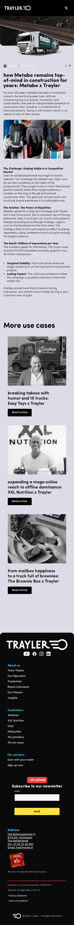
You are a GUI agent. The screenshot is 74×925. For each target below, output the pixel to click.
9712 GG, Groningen (20, 837)
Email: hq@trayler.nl (20, 847)
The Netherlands (18, 841)
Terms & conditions (18, 900)
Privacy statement (18, 895)
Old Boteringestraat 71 (21, 834)
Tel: (10, 844)
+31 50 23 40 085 (23, 844)
